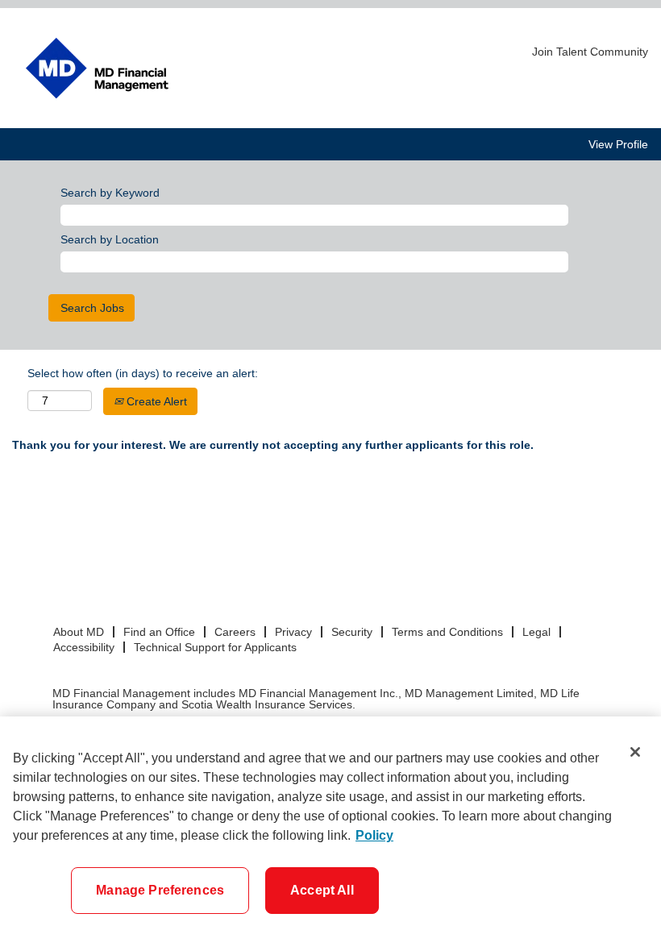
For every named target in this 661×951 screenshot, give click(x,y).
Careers (235, 631)
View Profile (618, 144)
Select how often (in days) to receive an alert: (142, 373)
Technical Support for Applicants (215, 647)
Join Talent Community (590, 51)
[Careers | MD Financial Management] (97, 68)
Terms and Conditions (447, 631)
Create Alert (155, 401)
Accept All (322, 890)
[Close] (635, 752)
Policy (374, 835)
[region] (330, 833)
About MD (78, 631)
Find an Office (159, 631)
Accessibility (83, 647)
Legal (536, 631)
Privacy (293, 631)
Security (351, 631)
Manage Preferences (160, 890)
